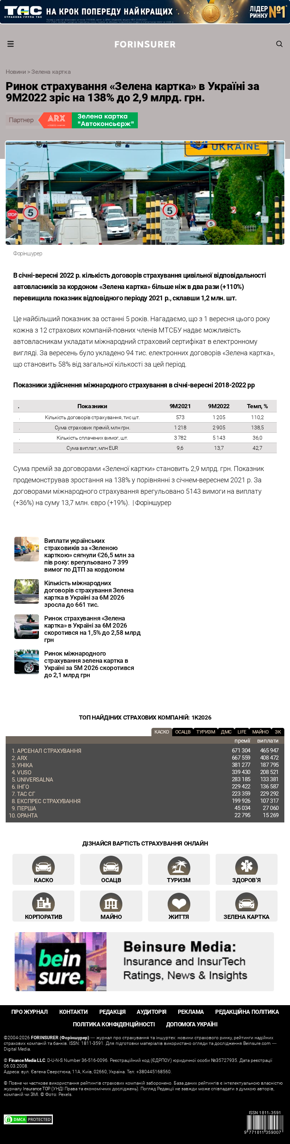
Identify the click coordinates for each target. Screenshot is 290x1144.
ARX (22, 758)
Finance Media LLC (27, 1060)
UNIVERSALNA (35, 779)
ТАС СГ (26, 793)
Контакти (73, 1012)
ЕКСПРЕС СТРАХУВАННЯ (49, 801)
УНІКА (25, 765)
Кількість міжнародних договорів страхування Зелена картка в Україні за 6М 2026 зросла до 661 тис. (89, 593)
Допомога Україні (192, 1024)
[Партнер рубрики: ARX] (145, 120)
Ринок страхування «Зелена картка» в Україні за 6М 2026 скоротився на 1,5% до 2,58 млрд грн (92, 629)
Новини (16, 71)
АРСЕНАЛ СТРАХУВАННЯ (49, 750)
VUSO (24, 772)
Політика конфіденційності (114, 1024)
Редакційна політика (247, 1012)
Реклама (191, 1012)
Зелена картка (51, 71)
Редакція (112, 1012)
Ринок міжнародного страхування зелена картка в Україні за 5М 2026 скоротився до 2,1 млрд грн (89, 664)
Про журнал (29, 1012)
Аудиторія (151, 1012)
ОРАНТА (27, 815)
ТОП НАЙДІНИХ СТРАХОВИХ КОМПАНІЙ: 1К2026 (145, 717)
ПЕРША (26, 808)
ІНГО (23, 786)
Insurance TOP (36, 1088)
